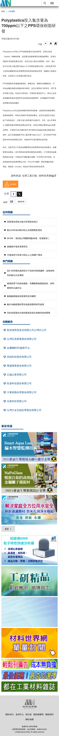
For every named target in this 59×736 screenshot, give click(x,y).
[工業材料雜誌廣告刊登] (29, 675)
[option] (29, 550)
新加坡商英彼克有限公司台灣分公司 (26, 330)
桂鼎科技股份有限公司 (19, 383)
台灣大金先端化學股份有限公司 (23, 410)
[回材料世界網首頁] (5, 3)
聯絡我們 (21, 201)
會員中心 (20, 714)
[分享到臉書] (13, 194)
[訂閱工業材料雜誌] (29, 686)
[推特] (19, 194)
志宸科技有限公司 (16, 401)
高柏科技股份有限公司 (19, 356)
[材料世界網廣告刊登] (29, 664)
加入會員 (13, 184)
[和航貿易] (29, 550)
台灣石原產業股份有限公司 (21, 339)
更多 (7, 528)
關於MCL (9, 714)
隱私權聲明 (38, 714)
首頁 (3, 11)
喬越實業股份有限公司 (19, 365)
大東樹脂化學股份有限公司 (21, 392)
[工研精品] (29, 581)
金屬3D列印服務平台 (18, 348)
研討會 (29, 714)
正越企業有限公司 (16, 374)
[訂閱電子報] (29, 612)
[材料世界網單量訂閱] (29, 643)
